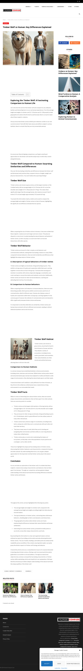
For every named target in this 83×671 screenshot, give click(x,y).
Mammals (5, 23)
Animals (28, 6)
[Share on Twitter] (4, 78)
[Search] (79, 14)
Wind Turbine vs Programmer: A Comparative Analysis (69, 95)
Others (76, 6)
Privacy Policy (64, 668)
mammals (28, 571)
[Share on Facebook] (4, 74)
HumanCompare (7, 635)
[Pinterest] (4, 82)
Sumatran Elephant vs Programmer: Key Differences (9, 596)
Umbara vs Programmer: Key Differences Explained (67, 72)
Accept (47, 663)
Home (4, 19)
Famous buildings (47, 6)
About (4, 622)
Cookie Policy (57, 668)
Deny (59, 663)
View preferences (73, 663)
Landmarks (60, 6)
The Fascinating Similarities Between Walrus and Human (44, 596)
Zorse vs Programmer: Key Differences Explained (27, 596)
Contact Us (6, 626)
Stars (70, 6)
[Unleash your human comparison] (12, 10)
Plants (37, 6)
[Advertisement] (32, 80)
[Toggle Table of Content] (27, 94)
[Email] (4, 86)
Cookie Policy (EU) (7, 630)
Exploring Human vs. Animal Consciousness (67, 118)
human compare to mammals (13, 571)
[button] (80, 650)
